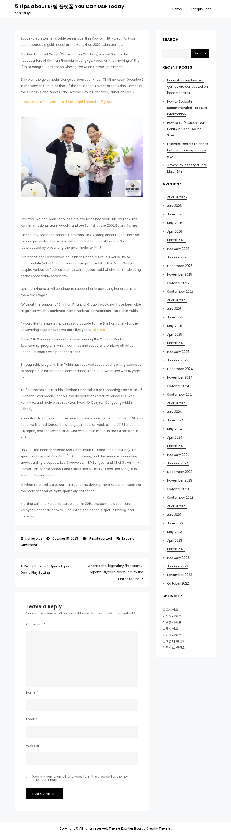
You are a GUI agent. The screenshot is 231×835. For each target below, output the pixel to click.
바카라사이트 (171, 635)
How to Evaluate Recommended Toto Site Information (187, 107)
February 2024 (178, 454)
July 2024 (174, 411)
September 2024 (180, 394)
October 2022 (178, 583)
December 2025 (179, 266)
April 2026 (174, 231)
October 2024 (178, 386)
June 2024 (175, 420)
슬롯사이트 (170, 628)
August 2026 (177, 197)
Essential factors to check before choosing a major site (187, 150)
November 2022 (179, 575)
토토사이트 (170, 609)
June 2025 (175, 317)
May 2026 (174, 223)
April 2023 (174, 540)
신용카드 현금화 (173, 647)
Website (32, 746)
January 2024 (178, 463)
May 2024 (174, 429)
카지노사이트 (171, 616)
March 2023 (176, 549)
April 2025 (174, 334)
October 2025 (178, 283)
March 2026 (176, 240)
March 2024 (176, 446)
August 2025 (177, 300)
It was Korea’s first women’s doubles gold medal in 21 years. (67, 101)
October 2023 (178, 489)
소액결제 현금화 (173, 641)
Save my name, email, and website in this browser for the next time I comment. (80, 778)
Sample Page (201, 9)
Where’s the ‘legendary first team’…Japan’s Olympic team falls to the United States (115, 572)
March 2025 (176, 343)
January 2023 (177, 566)
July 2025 (174, 308)
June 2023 (175, 523)
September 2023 (180, 497)
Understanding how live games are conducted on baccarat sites (187, 86)
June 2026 (175, 214)
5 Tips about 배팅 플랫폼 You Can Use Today (69, 6)
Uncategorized (100, 538)
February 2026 (178, 248)
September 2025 (180, 291)
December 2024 (180, 369)
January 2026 (177, 257)
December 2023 (179, 472)
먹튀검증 (99, 329)
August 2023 (177, 506)
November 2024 (179, 377)
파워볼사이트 (171, 622)
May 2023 (174, 532)
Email (31, 719)
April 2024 (174, 437)
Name (32, 692)
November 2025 (179, 274)
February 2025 (178, 351)
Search (170, 39)
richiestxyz (33, 538)
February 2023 (178, 557)
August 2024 (177, 403)
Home (177, 9)
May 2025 (174, 326)
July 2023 (174, 514)
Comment (35, 624)
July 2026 (174, 205)
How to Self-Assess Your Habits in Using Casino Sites (186, 129)
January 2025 (177, 360)
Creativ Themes (159, 828)
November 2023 (179, 480)
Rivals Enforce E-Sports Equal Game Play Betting (45, 569)
